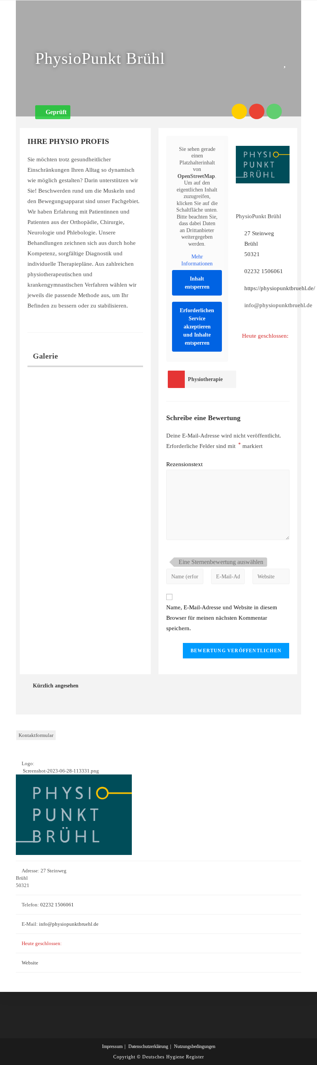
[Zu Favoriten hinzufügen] (286, 62)
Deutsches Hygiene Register (173, 1057)
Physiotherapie (205, 379)
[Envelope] (256, 111)
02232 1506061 (263, 271)
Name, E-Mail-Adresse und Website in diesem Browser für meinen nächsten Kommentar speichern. (221, 617)
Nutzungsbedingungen (194, 1046)
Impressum (112, 1046)
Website (30, 963)
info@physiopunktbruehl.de (69, 924)
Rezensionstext (184, 464)
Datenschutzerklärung (148, 1046)
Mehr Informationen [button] (197, 260)
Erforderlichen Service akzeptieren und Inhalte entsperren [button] (197, 327)
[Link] (239, 111)
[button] (52, 112)
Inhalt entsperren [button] (197, 283)
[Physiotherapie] (176, 379)
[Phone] (274, 111)
